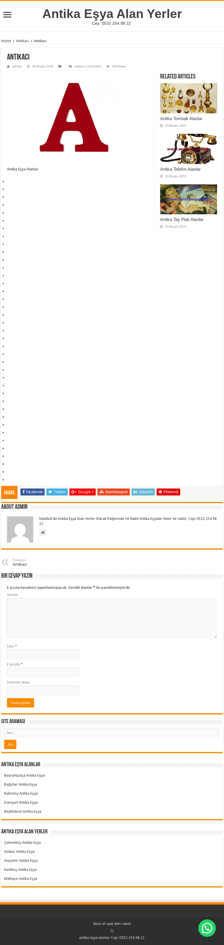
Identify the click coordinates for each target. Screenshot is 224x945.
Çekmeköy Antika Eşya (22, 842)
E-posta (15, 664)
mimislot (7, 272)
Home (6, 41)
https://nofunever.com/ (9, 390)
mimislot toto (8, 225)
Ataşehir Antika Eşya (21, 860)
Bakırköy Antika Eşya (21, 793)
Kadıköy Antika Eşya (20, 869)
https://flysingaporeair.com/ (10, 429)
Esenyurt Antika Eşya (21, 802)
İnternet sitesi (18, 682)
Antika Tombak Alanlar (181, 118)
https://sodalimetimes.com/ (10, 382)
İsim (12, 646)
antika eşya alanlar (94, 937)
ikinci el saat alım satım (112, 923)
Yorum (12, 595)
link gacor (8, 217)
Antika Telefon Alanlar (180, 169)
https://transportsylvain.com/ (10, 178)
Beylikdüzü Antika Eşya (22, 811)
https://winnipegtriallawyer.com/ (10, 437)
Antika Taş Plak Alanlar (182, 219)
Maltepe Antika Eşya (20, 878)
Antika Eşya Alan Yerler (112, 14)
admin (17, 66)
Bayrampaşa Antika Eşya (24, 775)
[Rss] (112, 930)
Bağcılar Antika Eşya (20, 784)
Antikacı (22, 41)
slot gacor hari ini (8, 327)
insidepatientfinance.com (9, 335)
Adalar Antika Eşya (19, 851)
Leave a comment (87, 66)
